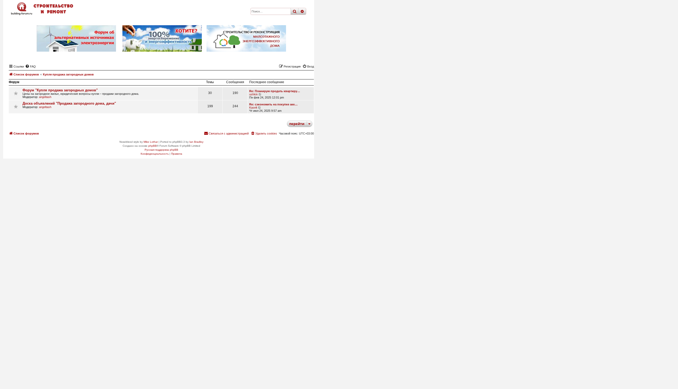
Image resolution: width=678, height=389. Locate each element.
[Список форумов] (42, 9)
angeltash (45, 97)
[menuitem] (30, 66)
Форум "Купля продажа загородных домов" (60, 90)
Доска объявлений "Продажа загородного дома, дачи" (69, 103)
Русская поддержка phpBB (161, 149)
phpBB (152, 145)
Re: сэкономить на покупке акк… (273, 104)
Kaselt (253, 107)
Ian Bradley (196, 141)
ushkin (253, 94)
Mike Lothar (151, 141)
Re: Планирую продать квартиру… (274, 91)
